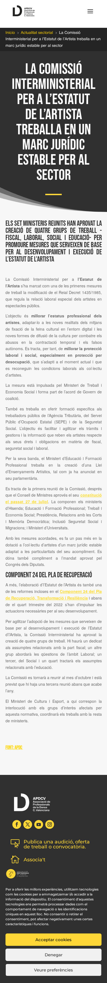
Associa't (34, 860)
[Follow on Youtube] (38, 824)
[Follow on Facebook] (16, 824)
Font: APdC (14, 747)
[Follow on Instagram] (49, 824)
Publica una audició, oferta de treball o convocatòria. (57, 844)
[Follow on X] (27, 824)
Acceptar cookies (53, 939)
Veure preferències (53, 970)
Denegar (54, 954)
